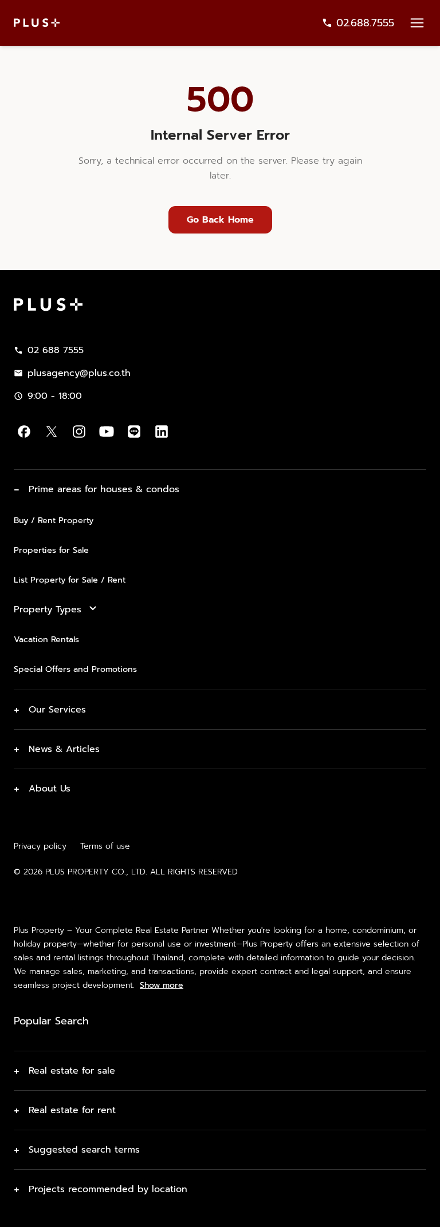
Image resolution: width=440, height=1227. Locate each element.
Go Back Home (220, 220)
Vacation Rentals (46, 639)
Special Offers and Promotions (75, 669)
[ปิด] (421, 1209)
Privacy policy (40, 846)
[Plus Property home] (37, 22)
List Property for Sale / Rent (69, 579)
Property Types (47, 609)
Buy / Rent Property (53, 520)
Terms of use (105, 846)
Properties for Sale (51, 550)
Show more (161, 985)
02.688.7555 (365, 23)
